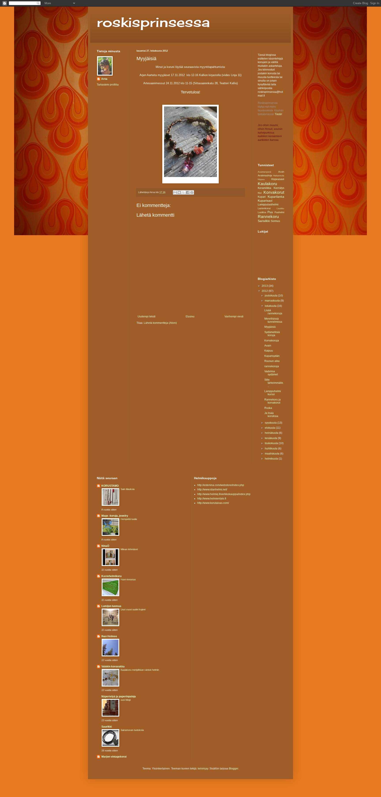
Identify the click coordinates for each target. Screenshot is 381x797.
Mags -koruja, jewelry (114, 515)
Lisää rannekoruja (273, 312)
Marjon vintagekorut (114, 756)
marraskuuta (272, 300)
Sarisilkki (264, 221)
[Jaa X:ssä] (183, 192)
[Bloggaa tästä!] (179, 192)
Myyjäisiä (270, 326)
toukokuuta (272, 443)
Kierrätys (279, 188)
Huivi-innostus (128, 579)
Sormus (275, 221)
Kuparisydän (272, 356)
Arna (104, 78)
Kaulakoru (267, 183)
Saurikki (106, 726)
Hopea (261, 179)
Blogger (233, 768)
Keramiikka (264, 188)
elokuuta (270, 427)
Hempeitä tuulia (129, 519)
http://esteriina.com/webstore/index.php (220, 485)
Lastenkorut (264, 208)
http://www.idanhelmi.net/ (212, 489)
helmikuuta (272, 458)
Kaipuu (268, 350)
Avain (281, 171)
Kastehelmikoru (111, 576)
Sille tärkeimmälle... (274, 383)
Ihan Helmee (109, 636)
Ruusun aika (272, 361)
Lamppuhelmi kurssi (272, 393)
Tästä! (278, 114)
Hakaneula (278, 175)
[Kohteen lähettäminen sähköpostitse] (175, 192)
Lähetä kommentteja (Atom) (160, 322)
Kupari (262, 196)
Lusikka (262, 212)
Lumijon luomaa (111, 606)
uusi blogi (126, 699)
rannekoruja (271, 366)
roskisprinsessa (153, 22)
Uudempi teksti (146, 316)
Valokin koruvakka (113, 666)
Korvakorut (273, 192)
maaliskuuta (272, 453)
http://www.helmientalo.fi (211, 498)
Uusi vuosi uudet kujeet (133, 609)
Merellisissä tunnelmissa (273, 320)
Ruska (268, 408)
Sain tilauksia (127, 489)
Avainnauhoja (265, 175)
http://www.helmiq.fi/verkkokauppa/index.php (223, 494)
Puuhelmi (279, 212)
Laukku (280, 208)
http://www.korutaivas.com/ (213, 503)
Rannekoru (268, 216)
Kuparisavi (265, 200)
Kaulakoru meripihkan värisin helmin (140, 670)
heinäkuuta (272, 432)
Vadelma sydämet (271, 373)
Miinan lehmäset (129, 549)
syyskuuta (271, 422)
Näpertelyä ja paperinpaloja (118, 696)
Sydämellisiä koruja (272, 334)
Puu (270, 212)
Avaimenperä (264, 172)
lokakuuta (271, 305)
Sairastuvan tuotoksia (132, 730)
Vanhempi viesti (233, 316)
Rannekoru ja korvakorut (272, 401)
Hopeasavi (277, 179)
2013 (265, 285)
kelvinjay (203, 768)
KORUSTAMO (110, 485)
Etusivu (190, 316)
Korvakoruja (271, 340)
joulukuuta (271, 295)
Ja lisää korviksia (271, 415)
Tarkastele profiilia (108, 84)
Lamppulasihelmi (268, 204)
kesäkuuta (271, 438)
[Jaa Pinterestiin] (192, 192)
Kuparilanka (276, 196)
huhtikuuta (271, 448)
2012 (265, 290)
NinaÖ (105, 545)
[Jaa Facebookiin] (187, 192)
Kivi (259, 193)
